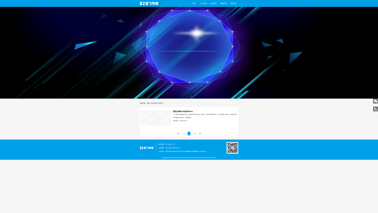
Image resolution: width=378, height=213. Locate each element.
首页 (193, 3)
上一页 (184, 133)
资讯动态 (233, 3)
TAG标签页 (153, 103)
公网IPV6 (161, 103)
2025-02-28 (183, 120)
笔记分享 (213, 3)
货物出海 (223, 3)
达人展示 (204, 3)
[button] (187, 96)
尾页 (200, 133)
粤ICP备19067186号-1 (209, 157)
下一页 (194, 133)
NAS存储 (175, 120)
